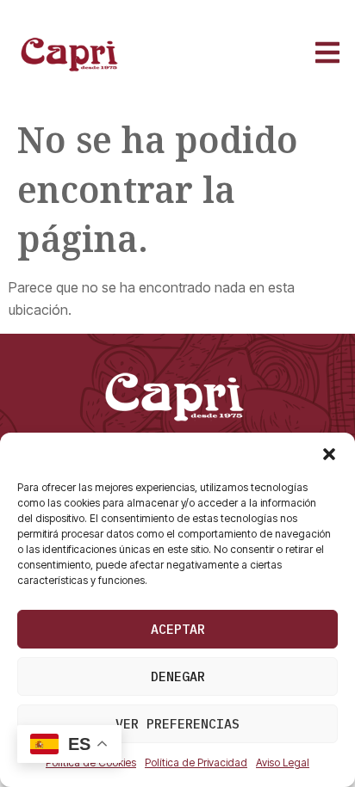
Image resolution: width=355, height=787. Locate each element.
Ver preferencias (177, 724)
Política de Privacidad (196, 762)
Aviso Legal (282, 762)
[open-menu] (326, 54)
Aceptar (178, 629)
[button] (329, 454)
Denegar (178, 676)
